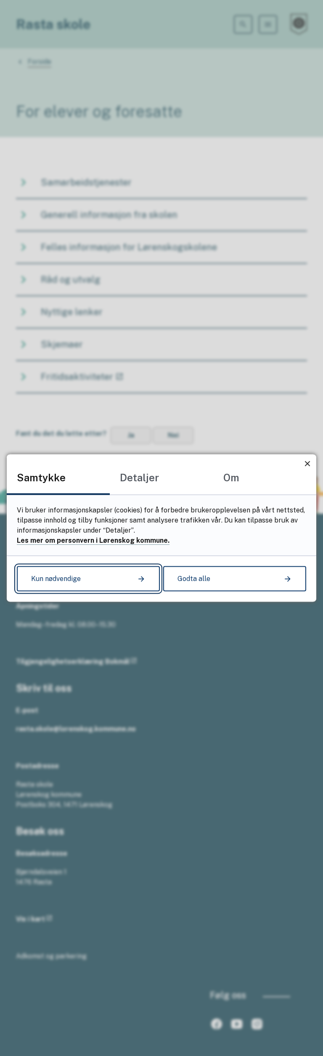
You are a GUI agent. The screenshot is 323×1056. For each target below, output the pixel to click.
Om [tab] (231, 477)
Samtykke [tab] (41, 477)
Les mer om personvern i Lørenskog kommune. (93, 540)
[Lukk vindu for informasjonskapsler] (307, 463)
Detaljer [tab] (139, 477)
